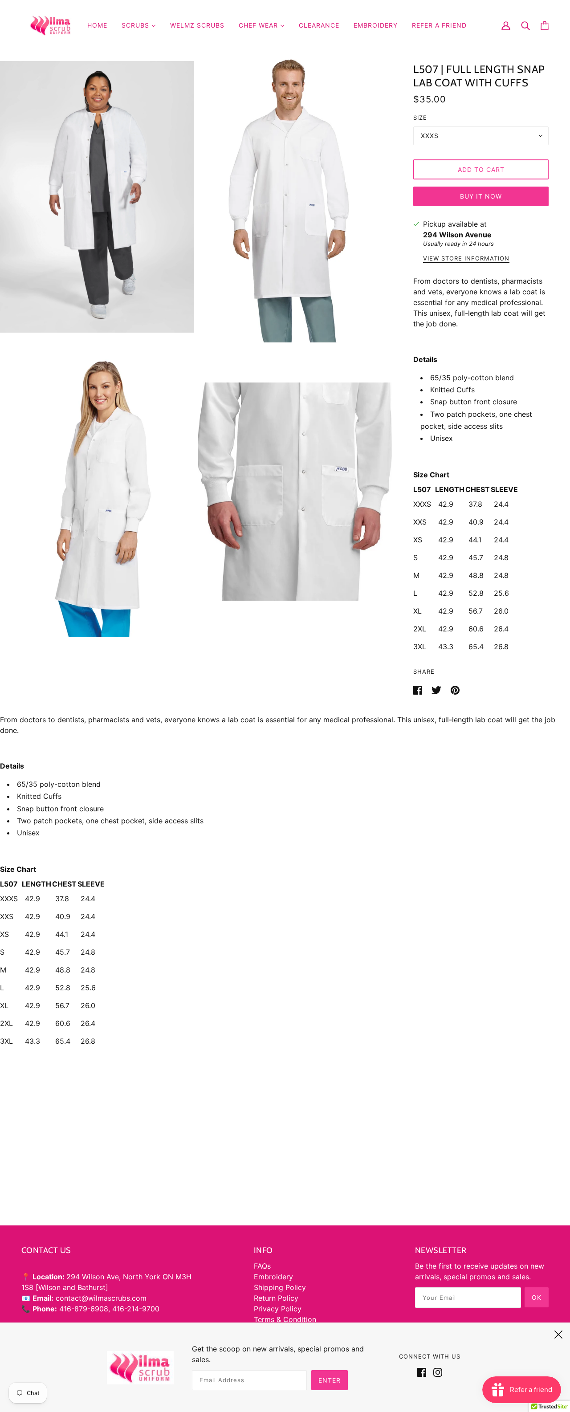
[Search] (525, 25)
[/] (50, 24)
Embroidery (273, 1276)
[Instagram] (436, 1371)
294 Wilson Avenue (457, 234)
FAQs (262, 1265)
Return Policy (276, 1298)
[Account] (505, 25)
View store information (466, 259)
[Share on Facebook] (419, 689)
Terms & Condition (285, 1319)
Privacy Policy (277, 1308)
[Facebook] (423, 1371)
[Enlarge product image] (97, 197)
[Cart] (544, 25)
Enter (329, 1380)
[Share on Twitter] (437, 689)
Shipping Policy (280, 1287)
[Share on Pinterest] (455, 689)
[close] (558, 1333)
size (420, 117)
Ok (537, 1297)
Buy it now (481, 196)
